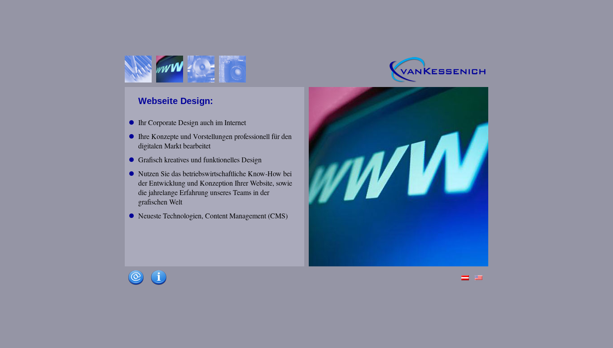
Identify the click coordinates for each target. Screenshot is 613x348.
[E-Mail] (136, 286)
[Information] (158, 286)
